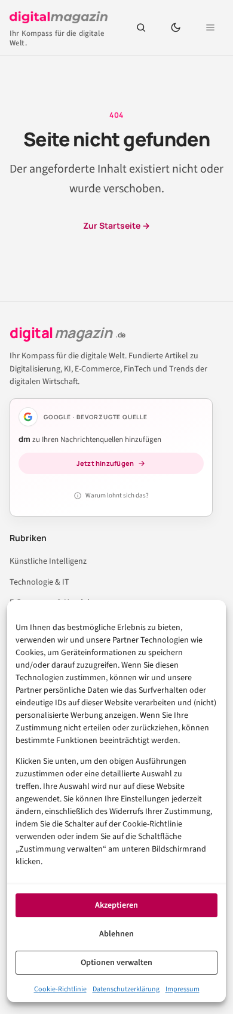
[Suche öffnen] (141, 27)
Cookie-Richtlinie (60, 989)
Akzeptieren (116, 905)
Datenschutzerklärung (126, 989)
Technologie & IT (39, 582)
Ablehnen (116, 934)
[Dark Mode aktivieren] (176, 27)
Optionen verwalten (116, 963)
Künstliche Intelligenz (48, 561)
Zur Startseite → (116, 225)
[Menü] (210, 27)
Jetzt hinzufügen (105, 463)
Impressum (182, 989)
